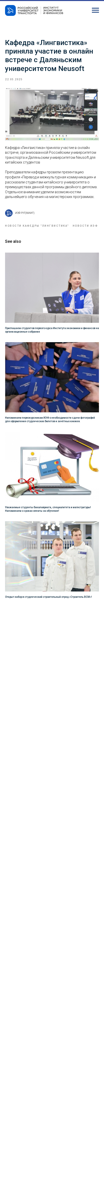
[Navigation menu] (95, 10)
